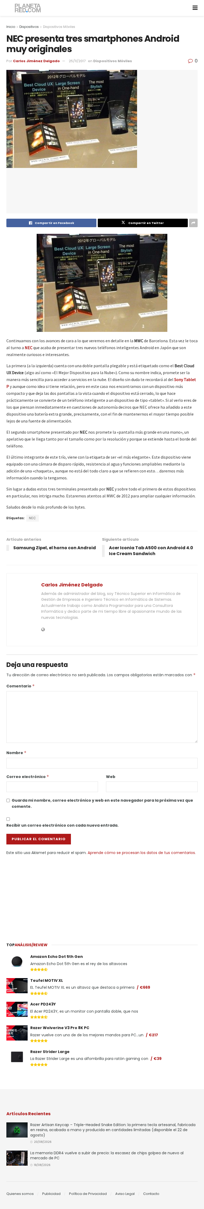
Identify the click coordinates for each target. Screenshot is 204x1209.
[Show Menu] (195, 8)
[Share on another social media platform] (193, 223)
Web (110, 776)
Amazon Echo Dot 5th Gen (56, 956)
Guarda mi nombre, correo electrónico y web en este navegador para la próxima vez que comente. (102, 803)
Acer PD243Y (43, 1004)
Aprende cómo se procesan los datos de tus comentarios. (142, 852)
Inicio (10, 26)
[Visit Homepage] (28, 8)
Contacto (151, 1193)
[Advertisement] (102, 895)
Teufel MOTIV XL (46, 980)
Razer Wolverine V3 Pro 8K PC (59, 1027)
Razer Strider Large (50, 1051)
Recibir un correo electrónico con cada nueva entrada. (62, 825)
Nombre (16, 752)
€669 (145, 987)
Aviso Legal (125, 1193)
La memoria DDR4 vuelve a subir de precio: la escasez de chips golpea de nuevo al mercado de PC (107, 1155)
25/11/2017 (77, 61)
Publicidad (51, 1193)
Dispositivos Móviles (59, 26)
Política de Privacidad (88, 1193)
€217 (153, 1035)
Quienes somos (20, 1193)
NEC (28, 347)
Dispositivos (29, 26)
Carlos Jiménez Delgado (36, 61)
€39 (158, 1058)
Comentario (20, 686)
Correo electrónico (27, 776)
